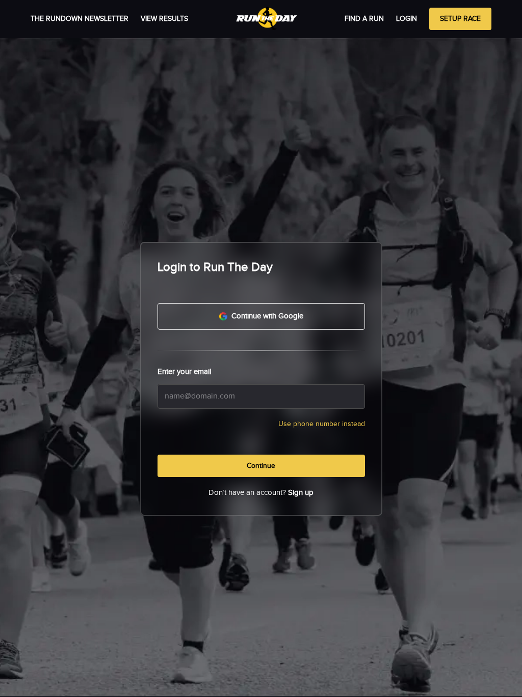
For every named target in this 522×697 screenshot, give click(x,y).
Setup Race (460, 19)
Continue (261, 466)
